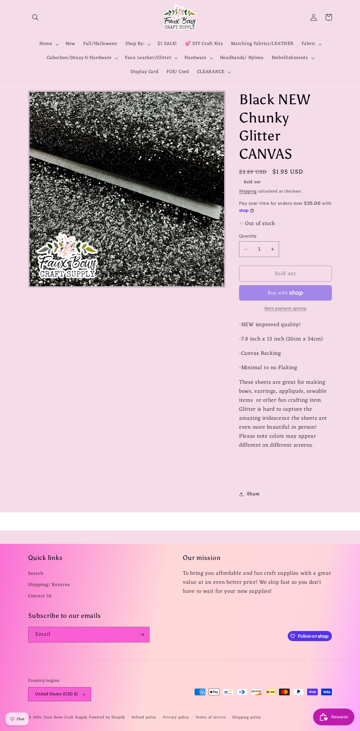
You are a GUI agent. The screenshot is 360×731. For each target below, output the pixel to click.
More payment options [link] (285, 309)
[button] (35, 17)
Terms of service (210, 718)
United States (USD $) (56, 694)
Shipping (248, 191)
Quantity (248, 236)
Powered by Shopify (107, 717)
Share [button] (253, 494)
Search (35, 574)
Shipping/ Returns (49, 585)
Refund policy (144, 718)
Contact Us (40, 596)
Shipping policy (246, 718)
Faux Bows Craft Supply (65, 717)
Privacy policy (176, 718)
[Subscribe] (141, 635)
